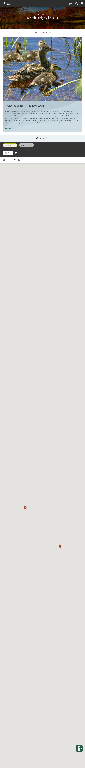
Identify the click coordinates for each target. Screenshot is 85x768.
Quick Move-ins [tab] (26, 145)
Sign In (70, 4)
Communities (46, 32)
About (36, 32)
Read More (9, 128)
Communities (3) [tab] (10, 145)
